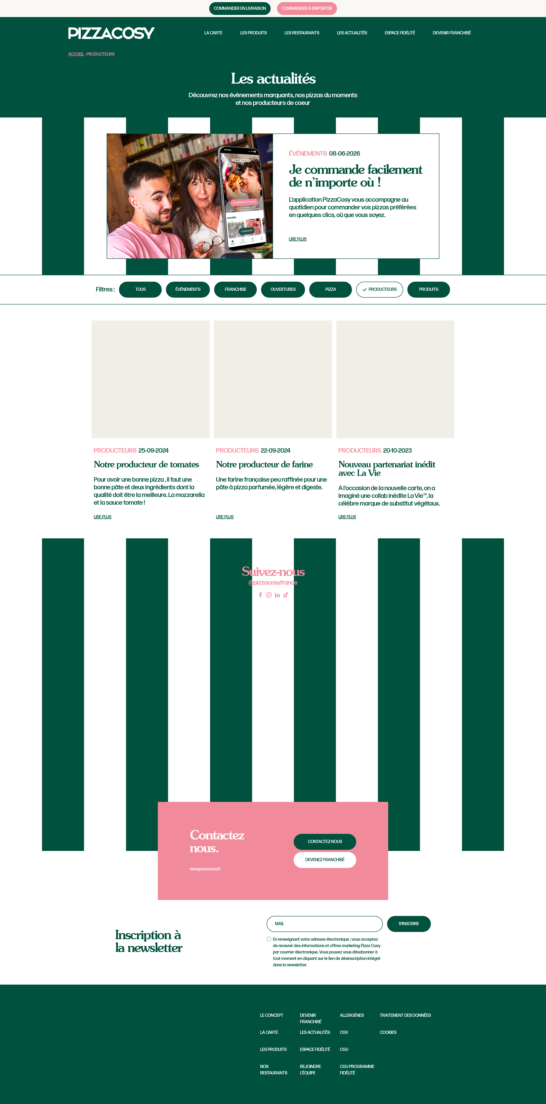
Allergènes (352, 1015)
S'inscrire (409, 923)
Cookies (388, 1032)
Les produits (253, 33)
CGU (344, 1049)
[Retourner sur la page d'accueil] (111, 33)
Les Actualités (315, 1032)
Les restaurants (302, 33)
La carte (213, 33)
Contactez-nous (325, 841)
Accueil (76, 54)
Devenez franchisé (324, 859)
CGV (344, 1032)
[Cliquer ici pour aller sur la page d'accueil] (168, 1044)
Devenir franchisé (452, 33)
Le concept (271, 1015)
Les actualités (352, 33)
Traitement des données (405, 1015)
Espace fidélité (400, 33)
